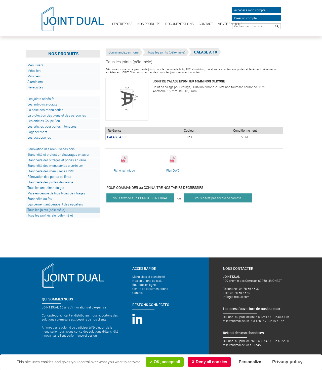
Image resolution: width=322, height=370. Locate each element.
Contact (137, 293)
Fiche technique (124, 170)
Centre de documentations (150, 289)
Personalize (250, 362)
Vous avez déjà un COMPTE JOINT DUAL (140, 198)
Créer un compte (245, 18)
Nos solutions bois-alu (147, 281)
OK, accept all (166, 362)
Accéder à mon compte (249, 10)
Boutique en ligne (144, 285)
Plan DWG (173, 170)
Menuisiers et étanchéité (148, 277)
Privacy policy (287, 361)
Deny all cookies (211, 362)
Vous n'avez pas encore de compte (218, 198)
